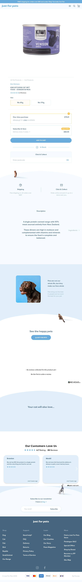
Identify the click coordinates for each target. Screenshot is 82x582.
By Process (76, 576)
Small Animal (7, 555)
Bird (4, 547)
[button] (41, 93)
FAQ (24, 539)
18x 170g (41, 102)
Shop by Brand (69, 549)
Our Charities (49, 539)
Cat (3, 539)
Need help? (27, 535)
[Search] (74, 6)
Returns (26, 547)
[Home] (10, 6)
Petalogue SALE (70, 541)
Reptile (5, 551)
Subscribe (54, 509)
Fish (4, 543)
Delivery (26, 543)
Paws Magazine (50, 547)
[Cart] (78, 6)
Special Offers (69, 545)
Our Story (47, 543)
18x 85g (20, 102)
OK (67, 160)
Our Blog (47, 535)
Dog (4, 535)
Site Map (67, 560)
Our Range (6, 559)
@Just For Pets (41, 337)
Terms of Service (29, 555)
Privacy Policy (28, 551)
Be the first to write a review (41, 374)
